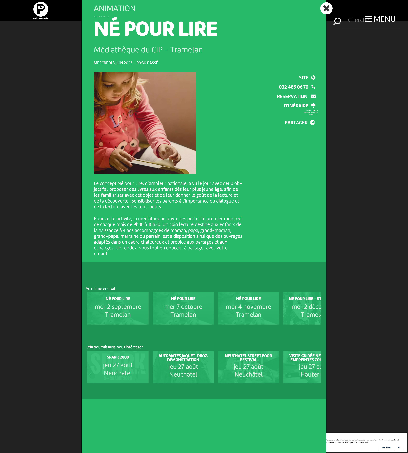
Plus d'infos (386, 448)
